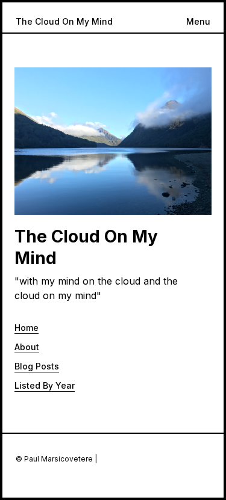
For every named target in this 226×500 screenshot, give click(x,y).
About (26, 347)
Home (26, 328)
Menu (198, 21)
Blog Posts (36, 366)
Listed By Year (44, 385)
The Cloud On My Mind (64, 21)
